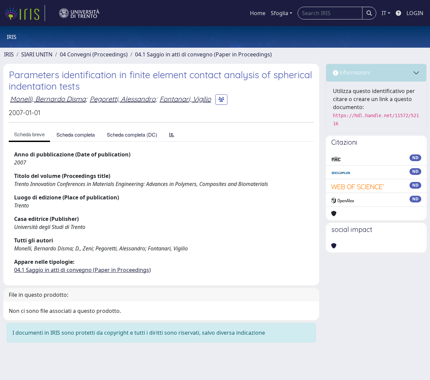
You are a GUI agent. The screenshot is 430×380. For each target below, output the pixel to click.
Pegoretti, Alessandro (123, 99)
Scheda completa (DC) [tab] (132, 134)
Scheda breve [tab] (29, 134)
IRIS (9, 54)
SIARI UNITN (36, 54)
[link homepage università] (79, 13)
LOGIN (414, 13)
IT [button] (384, 13)
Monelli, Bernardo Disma (48, 99)
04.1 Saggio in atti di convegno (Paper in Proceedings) (203, 54)
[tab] (172, 134)
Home (257, 13)
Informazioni (354, 72)
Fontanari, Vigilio (185, 99)
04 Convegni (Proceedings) (94, 54)
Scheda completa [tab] (75, 134)
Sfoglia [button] (279, 13)
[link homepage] (24, 13)
